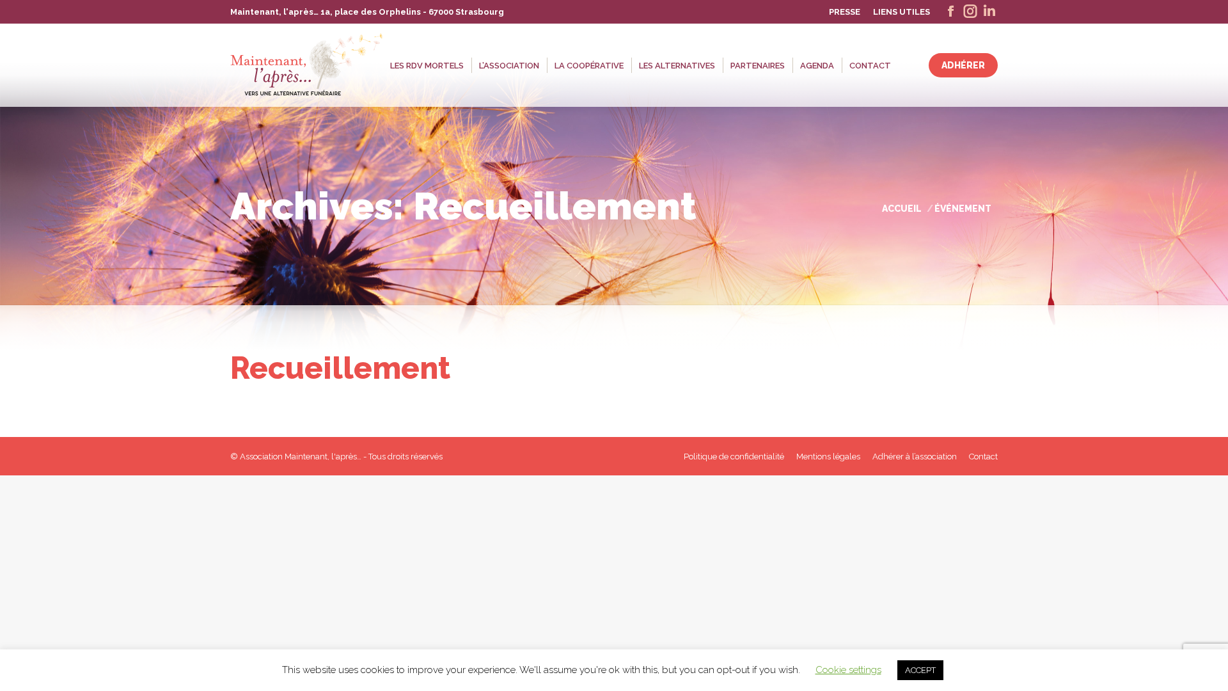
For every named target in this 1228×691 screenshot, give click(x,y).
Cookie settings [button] (848, 670)
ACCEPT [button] (920, 670)
